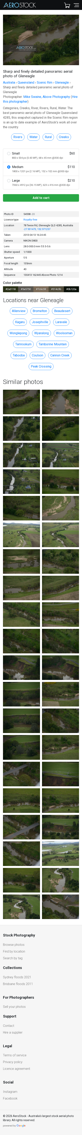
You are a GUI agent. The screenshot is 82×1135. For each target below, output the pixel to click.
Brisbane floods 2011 (18, 984)
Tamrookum (23, 344)
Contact (8, 1026)
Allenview (18, 311)
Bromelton (40, 311)
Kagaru (20, 322)
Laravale (61, 322)
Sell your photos (14, 1007)
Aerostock (19, 5)
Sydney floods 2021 (17, 977)
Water (33, 137)
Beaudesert (62, 311)
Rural (48, 137)
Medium (43, 169)
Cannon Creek (59, 355)
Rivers (17, 137)
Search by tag (12, 958)
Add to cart (41, 198)
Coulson (37, 355)
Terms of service (14, 1055)
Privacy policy (12, 1062)
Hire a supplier (12, 1032)
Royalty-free (30, 219)
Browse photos (13, 945)
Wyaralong (41, 333)
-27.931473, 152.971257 (36, 229)
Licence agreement (16, 1069)
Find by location (14, 951)
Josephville (40, 322)
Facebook (10, 1098)
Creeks (64, 137)
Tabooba (19, 355)
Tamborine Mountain (53, 344)
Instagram (10, 1092)
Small (43, 155)
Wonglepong (18, 333)
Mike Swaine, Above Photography (46, 97)
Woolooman (64, 333)
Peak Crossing (41, 366)
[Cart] (67, 5)
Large (43, 182)
